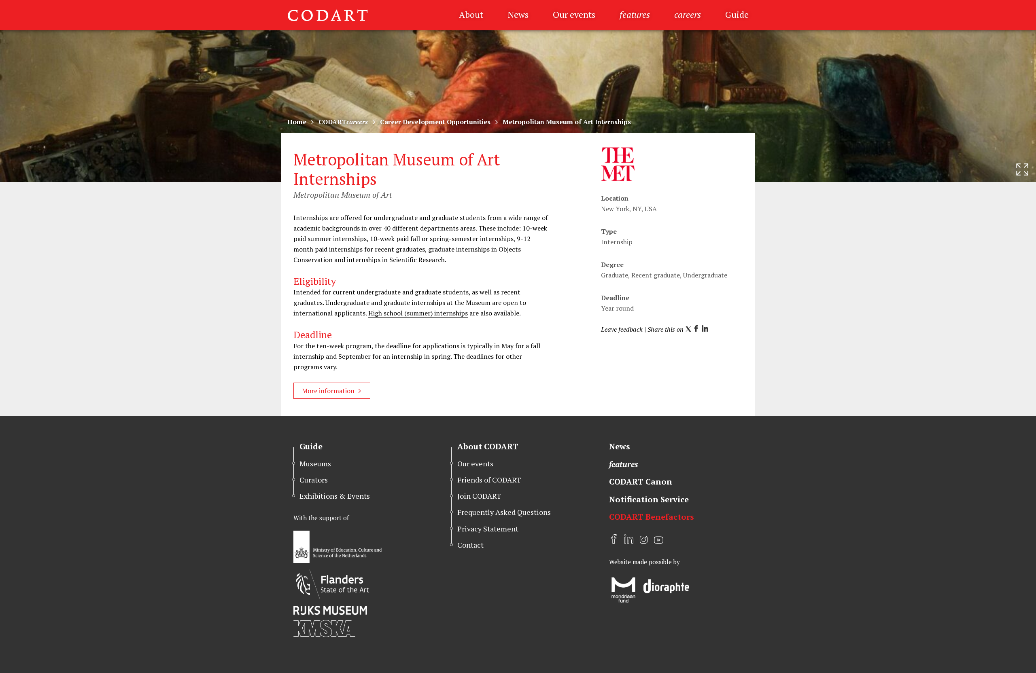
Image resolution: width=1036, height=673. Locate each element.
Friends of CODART (489, 480)
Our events (574, 14)
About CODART (487, 446)
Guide (737, 14)
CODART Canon (640, 481)
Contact (470, 545)
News (518, 14)
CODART (343, 121)
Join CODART (479, 496)
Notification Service (649, 499)
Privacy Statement (487, 528)
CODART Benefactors (651, 516)
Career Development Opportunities (435, 121)
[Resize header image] (1022, 169)
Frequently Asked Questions (504, 512)
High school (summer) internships (418, 313)
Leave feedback (622, 329)
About (471, 14)
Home (296, 121)
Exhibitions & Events (334, 496)
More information (328, 390)
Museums (315, 463)
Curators (313, 480)
